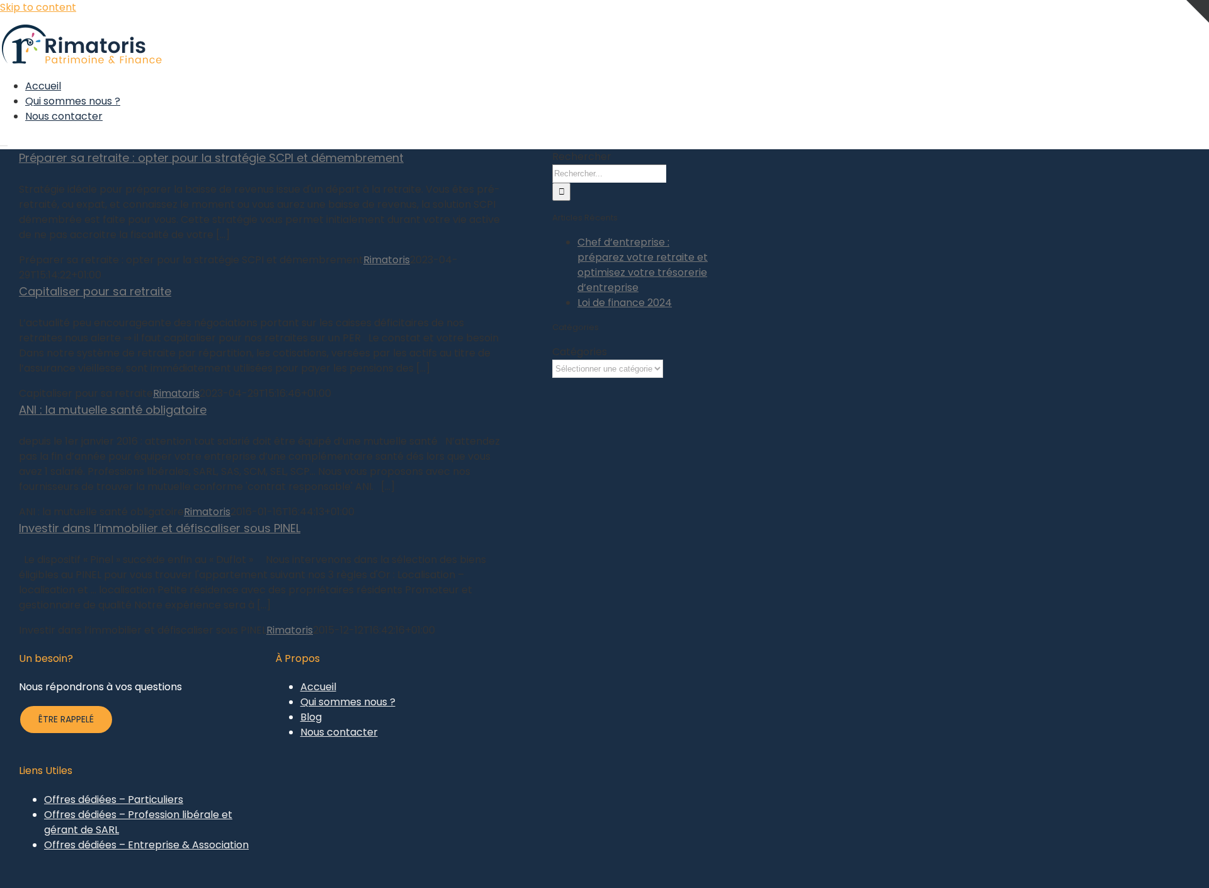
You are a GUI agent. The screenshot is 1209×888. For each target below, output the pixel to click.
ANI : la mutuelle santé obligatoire (113, 410)
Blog (311, 717)
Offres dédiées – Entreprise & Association (146, 845)
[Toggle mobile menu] (4, 141)
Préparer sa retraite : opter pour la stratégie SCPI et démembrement (211, 158)
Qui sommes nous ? (347, 702)
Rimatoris (386, 260)
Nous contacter (339, 732)
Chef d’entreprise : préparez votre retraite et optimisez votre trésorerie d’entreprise (642, 265)
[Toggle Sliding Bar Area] (1197, 41)
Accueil (318, 687)
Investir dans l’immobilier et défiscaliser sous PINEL (159, 528)
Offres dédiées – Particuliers (113, 799)
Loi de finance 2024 (624, 302)
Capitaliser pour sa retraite (95, 291)
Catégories (579, 351)
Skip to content (38, 7)
